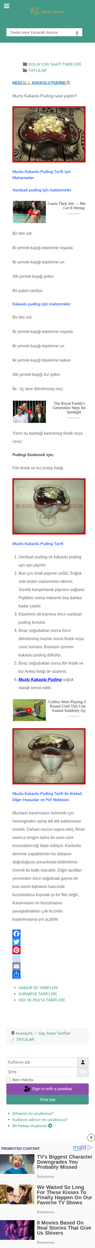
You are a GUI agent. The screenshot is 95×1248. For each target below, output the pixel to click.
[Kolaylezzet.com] (47, 10)
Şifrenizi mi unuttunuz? (33, 1113)
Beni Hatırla (22, 1079)
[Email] (49, 966)
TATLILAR (37, 70)
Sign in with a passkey (51, 1088)
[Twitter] (49, 942)
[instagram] (49, 958)
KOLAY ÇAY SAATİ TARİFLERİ (55, 64)
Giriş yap (47, 1099)
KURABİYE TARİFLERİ (37, 993)
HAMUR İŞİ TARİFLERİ (38, 987)
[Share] (49, 974)
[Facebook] (49, 934)
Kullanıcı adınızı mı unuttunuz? (40, 1119)
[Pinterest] (49, 950)
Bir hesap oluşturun (30, 1125)
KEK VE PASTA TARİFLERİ (41, 1000)
